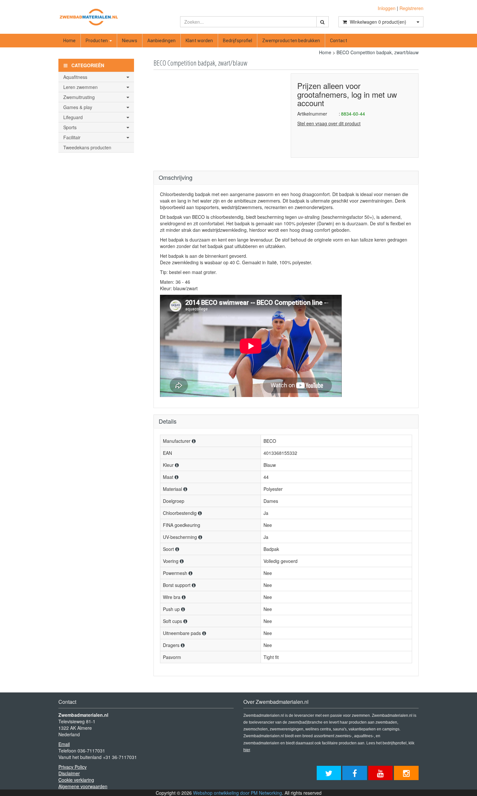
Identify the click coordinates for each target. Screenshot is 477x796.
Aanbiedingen (161, 40)
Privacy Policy (72, 767)
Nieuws (129, 40)
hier (246, 750)
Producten (97, 40)
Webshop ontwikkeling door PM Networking (237, 793)
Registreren (411, 8)
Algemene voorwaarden (82, 786)
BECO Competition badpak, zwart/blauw (377, 52)
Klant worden (199, 40)
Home (69, 40)
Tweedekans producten (87, 147)
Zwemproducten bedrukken (291, 40)
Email (64, 744)
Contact (338, 40)
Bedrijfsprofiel (237, 40)
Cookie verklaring (76, 780)
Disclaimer (69, 773)
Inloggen (387, 8)
